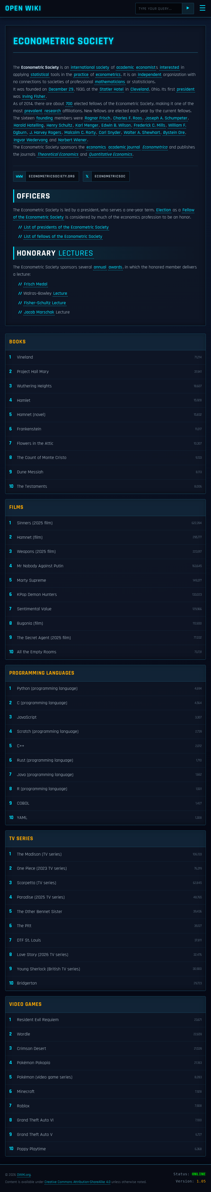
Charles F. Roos (127, 118)
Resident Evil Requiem (105, 1019)
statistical (40, 74)
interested (169, 67)
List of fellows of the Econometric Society (63, 236)
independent (149, 74)
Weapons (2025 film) (105, 551)
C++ (105, 746)
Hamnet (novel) (105, 414)
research (53, 111)
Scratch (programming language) (105, 731)
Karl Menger (86, 125)
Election (163, 210)
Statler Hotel (112, 89)
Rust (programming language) (105, 760)
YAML (105, 817)
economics (96, 147)
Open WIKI (23, 8)
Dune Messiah (105, 472)
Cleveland (139, 89)
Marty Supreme (105, 580)
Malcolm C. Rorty (80, 132)
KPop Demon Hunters (105, 594)
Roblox (105, 1105)
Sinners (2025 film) (105, 523)
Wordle (105, 1034)
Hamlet (105, 400)
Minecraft (105, 1091)
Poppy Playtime (105, 1148)
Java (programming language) (105, 774)
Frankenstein (105, 429)
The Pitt (105, 926)
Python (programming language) (105, 688)
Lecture (60, 293)
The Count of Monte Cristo (105, 457)
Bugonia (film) (105, 623)
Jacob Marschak (39, 312)
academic (125, 67)
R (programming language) (105, 789)
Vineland (105, 357)
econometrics (108, 74)
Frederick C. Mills (149, 125)
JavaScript (105, 717)
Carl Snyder (110, 132)
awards (115, 267)
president (186, 89)
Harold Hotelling (28, 125)
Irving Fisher (33, 96)
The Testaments (105, 486)
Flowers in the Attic (105, 443)
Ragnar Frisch (97, 118)
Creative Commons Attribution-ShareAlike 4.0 (77, 1182)
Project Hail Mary (105, 371)
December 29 (61, 89)
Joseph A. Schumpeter (166, 118)
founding (44, 118)
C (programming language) (105, 703)
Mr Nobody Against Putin (105, 566)
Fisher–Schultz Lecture (45, 303)
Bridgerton (105, 983)
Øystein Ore (174, 132)
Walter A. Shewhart (142, 132)
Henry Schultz (59, 125)
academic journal (124, 147)
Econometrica (154, 147)
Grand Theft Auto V (105, 1134)
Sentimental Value (105, 609)
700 (69, 104)
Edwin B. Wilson (116, 125)
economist (145, 67)
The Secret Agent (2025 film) (105, 637)
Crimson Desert (105, 1048)
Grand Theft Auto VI (105, 1120)
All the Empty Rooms (105, 652)
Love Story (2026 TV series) (105, 954)
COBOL (105, 803)
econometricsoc (106, 176)
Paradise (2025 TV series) (105, 897)
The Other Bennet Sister (105, 911)
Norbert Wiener (72, 140)
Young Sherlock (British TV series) (105, 968)
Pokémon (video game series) (105, 1077)
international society (90, 67)
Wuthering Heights (105, 386)
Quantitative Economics (110, 154)
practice (81, 74)
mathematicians (110, 82)
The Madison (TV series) (105, 854)
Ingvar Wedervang (31, 140)
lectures (75, 253)
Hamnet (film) (105, 537)
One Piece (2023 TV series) (105, 868)
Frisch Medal (35, 284)
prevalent (33, 111)
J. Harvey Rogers (45, 132)
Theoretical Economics (57, 154)
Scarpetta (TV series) (105, 883)
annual (100, 267)
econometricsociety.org (45, 176)
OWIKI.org (24, 1174)
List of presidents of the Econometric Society (66, 227)
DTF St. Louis (105, 940)
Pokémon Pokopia (105, 1062)
